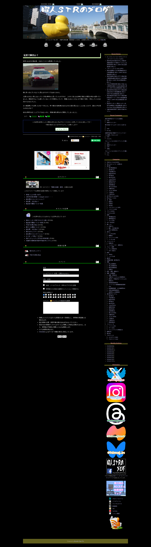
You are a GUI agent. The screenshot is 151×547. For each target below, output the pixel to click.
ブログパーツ (112, 339)
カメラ (110, 220)
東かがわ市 (112, 186)
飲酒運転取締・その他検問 (116, 288)
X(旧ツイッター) (117, 475)
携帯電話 (111, 218)
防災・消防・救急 (111, 271)
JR (109, 254)
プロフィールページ (117, 498)
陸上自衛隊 (112, 264)
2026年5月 (110, 352)
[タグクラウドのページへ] (81, 44)
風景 (110, 201)
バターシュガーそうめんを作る (115, 68)
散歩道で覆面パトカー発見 (34, 204)
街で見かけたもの (111, 196)
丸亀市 (110, 188)
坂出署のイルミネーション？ (35, 199)
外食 (110, 226)
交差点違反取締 (113, 290)
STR (108, 120)
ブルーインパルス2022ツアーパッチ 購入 (116, 141)
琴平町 (110, 175)
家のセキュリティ (31, 231)
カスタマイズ (112, 337)
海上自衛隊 (112, 265)
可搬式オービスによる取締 (116, 277)
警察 (48, 116)
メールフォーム (116, 501)
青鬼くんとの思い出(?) (33, 194)
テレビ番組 (112, 248)
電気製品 (111, 216)
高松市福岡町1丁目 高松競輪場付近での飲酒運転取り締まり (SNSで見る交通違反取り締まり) (117, 72)
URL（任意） (47, 279)
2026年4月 (110, 353)
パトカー (34, 116)
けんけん (109, 138)
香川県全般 (112, 168)
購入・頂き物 (112, 228)
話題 (110, 243)
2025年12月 (110, 361)
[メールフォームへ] (105, 44)
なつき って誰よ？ (32, 236)
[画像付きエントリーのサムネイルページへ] (58, 44)
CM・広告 (111, 250)
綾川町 (110, 169)
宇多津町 (111, 171)
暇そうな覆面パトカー (33, 227)
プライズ (109, 211)
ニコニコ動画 (116, 513)
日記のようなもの (111, 162)
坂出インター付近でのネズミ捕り (36, 220)
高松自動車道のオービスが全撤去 (114, 118)
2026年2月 (110, 357)
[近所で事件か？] (40, 90)
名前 (44, 267)
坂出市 (110, 177)
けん (108, 154)
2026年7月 (110, 348)
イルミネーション (113, 207)
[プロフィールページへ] (93, 44)
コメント (46, 301)
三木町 (110, 192)
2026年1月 (110, 359)
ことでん (111, 256)
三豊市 (110, 194)
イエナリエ (112, 209)
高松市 (110, 183)
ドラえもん (110, 213)
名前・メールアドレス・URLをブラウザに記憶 (61, 285)
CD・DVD (109, 222)
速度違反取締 (112, 282)
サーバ (110, 327)
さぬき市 (111, 179)
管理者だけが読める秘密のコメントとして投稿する (62, 289)
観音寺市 (111, 173)
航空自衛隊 (112, 267)
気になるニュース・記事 (113, 164)
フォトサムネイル (117, 503)
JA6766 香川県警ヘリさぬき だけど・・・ (39, 197)
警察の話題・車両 (96, 136)
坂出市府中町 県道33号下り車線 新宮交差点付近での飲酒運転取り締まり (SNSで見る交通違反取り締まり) (117, 91)
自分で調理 (112, 230)
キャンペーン (112, 237)
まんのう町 (112, 190)
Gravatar (42, 332)
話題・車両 (112, 275)
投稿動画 (114, 506)
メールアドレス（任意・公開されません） (56, 273)
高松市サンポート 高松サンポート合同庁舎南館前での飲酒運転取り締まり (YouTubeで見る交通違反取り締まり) (117, 105)
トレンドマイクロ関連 (115, 329)
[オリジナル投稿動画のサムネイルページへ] (69, 44)
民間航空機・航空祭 (112, 260)
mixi (113, 508)
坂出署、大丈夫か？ (32, 201)
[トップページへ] (46, 44)
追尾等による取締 (113, 292)
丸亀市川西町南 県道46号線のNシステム (39, 240)
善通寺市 (111, 181)
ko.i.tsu (109, 130)
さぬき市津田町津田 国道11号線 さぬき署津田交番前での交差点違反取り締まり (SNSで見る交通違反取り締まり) (117, 86)
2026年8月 (110, 346)
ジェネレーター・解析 (115, 245)
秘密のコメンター (111, 122)
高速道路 (111, 322)
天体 (110, 203)
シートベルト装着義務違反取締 (117, 284)
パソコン (111, 326)
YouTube (114, 511)
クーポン (111, 239)
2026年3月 (110, 355)
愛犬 (108, 333)
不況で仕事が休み (31, 225)
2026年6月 (110, 350)
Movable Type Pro (79, 541)
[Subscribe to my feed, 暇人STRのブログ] (116, 529)
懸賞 (110, 235)
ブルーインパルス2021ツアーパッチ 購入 (116, 151)
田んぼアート (110, 198)
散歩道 (42, 116)
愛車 (108, 331)
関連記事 (103, 39)
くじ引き (111, 233)
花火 (110, 205)
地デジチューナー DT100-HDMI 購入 (37, 238)
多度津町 (111, 184)
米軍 (110, 269)
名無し (108, 148)
